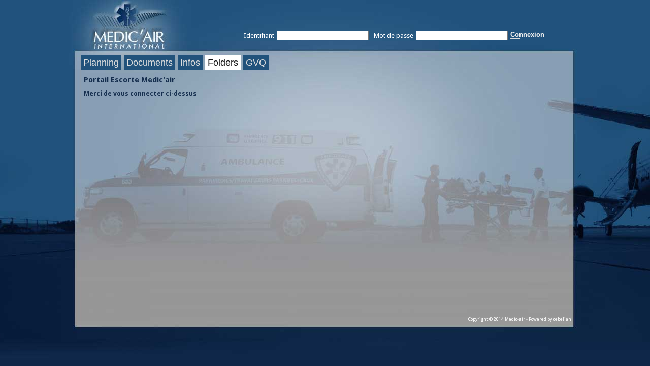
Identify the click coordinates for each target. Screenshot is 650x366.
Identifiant (259, 35)
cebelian (562, 319)
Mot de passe (393, 35)
